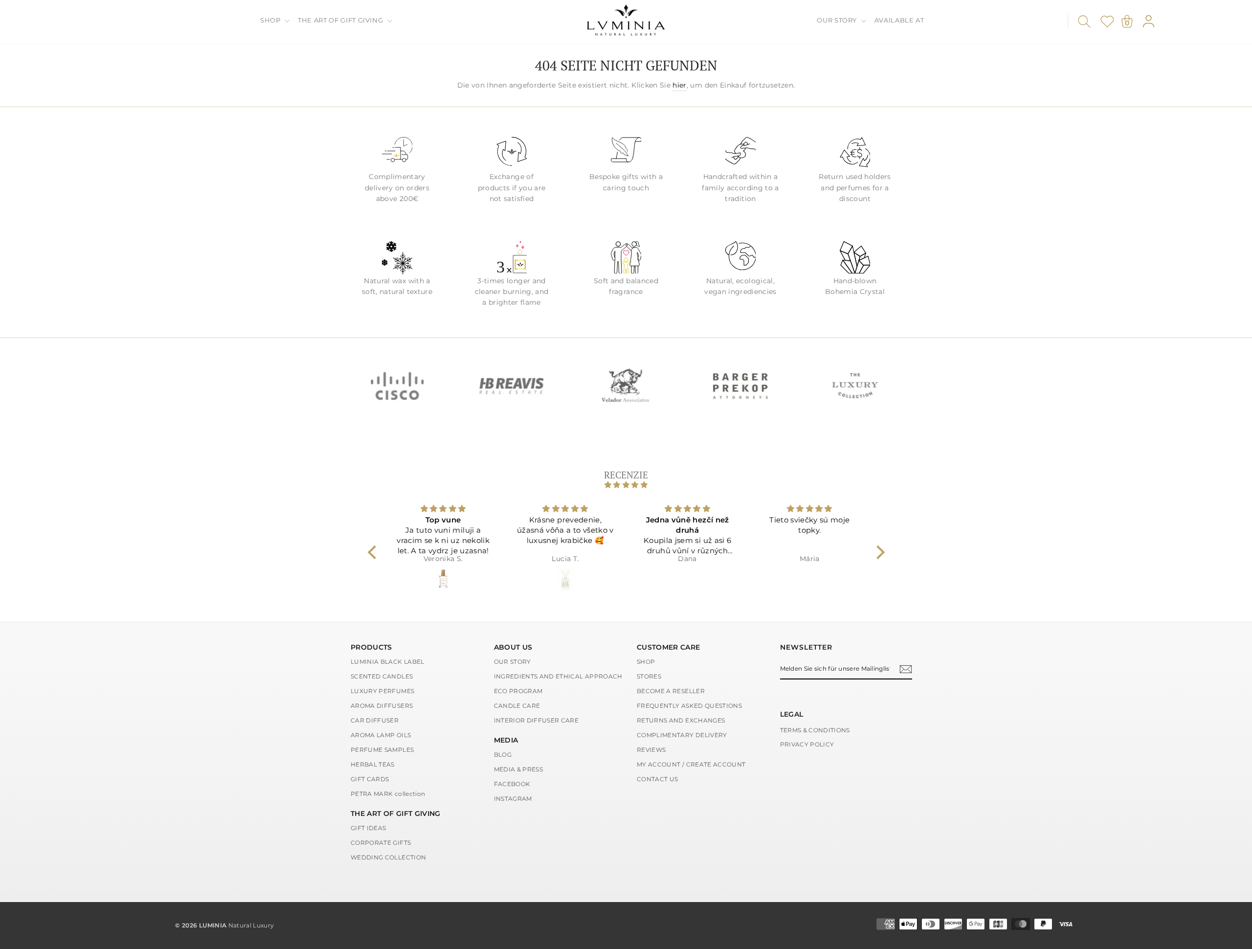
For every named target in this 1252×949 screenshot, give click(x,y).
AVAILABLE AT (899, 20)
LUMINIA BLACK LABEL (388, 661)
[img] (626, 484)
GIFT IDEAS (368, 828)
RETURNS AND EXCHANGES (681, 720)
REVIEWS (651, 749)
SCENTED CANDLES (382, 676)
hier (679, 85)
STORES (649, 676)
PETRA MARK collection (388, 793)
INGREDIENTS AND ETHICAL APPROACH (558, 676)
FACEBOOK (512, 784)
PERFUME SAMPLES (382, 749)
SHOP (271, 20)
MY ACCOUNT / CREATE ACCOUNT (691, 764)
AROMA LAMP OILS (381, 735)
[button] (374, 552)
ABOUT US (513, 647)
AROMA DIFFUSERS (382, 705)
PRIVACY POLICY (807, 744)
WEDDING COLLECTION (388, 857)
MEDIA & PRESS (518, 769)
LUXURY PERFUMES (382, 691)
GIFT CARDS (370, 779)
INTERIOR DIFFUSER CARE (536, 720)
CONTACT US (657, 779)
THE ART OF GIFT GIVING (341, 20)
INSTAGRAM (513, 798)
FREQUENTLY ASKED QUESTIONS (689, 705)
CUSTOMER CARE (668, 647)
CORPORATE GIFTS (381, 842)
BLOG (503, 754)
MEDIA (506, 740)
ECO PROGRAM (518, 691)
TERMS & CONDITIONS (815, 730)
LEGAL (792, 714)
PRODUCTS (371, 647)
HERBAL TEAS (373, 764)
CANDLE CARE (517, 705)
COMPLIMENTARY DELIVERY (682, 735)
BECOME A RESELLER (671, 691)
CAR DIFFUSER (375, 720)
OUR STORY (838, 20)
